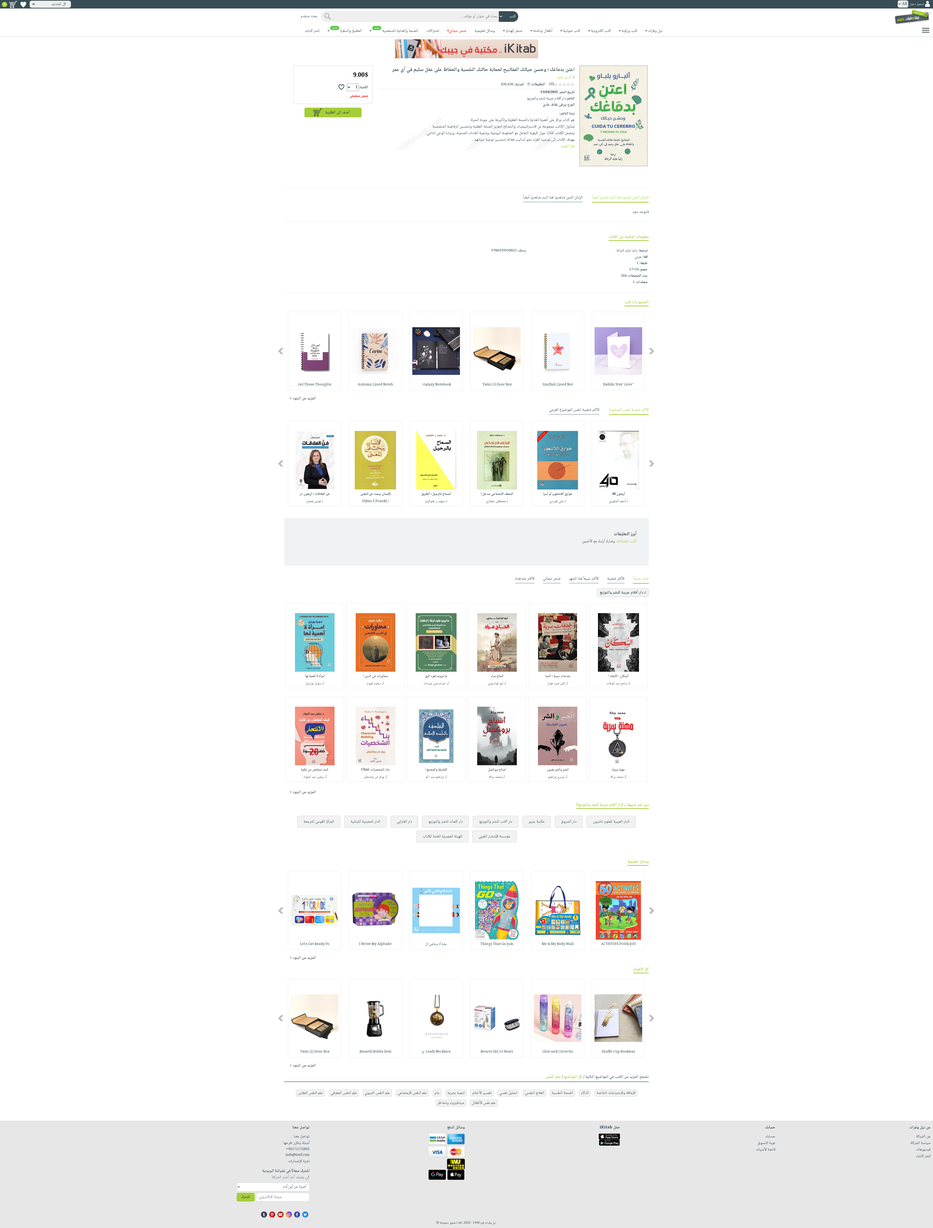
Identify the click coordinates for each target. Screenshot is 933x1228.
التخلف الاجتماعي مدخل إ (497, 494)
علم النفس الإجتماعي (412, 1093)
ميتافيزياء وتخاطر (451, 1103)
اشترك (245, 1197)
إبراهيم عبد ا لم (435, 777)
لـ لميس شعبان (314, 501)
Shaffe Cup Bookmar (618, 1052)
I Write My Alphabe (375, 944)
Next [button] (281, 351)
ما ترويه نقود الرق (436, 676)
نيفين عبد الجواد (313, 777)
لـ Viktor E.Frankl (375, 501)
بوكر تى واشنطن (374, 777)
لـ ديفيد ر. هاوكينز (436, 501)
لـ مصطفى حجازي (497, 501)
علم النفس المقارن (310, 1093)
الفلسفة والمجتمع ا (436, 770)
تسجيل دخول (916, 4)
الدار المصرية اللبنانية (365, 821)
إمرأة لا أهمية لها (315, 676)
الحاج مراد (497, 676)
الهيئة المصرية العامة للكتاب (442, 836)
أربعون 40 (618, 494)
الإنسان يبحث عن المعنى (375, 494)
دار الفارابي (404, 821)
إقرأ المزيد (568, 146)
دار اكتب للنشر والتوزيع (495, 821)
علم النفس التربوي (377, 1093)
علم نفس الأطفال (484, 1103)
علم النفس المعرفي (344, 1093)
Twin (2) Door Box (314, 1052)
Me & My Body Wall (558, 944)
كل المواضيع (573, 1077)
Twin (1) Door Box (497, 385)
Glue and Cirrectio (557, 1052)
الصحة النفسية (562, 1093)
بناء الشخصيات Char (375, 770)
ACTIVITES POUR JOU (618, 944)
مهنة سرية (618, 770)
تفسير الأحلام (482, 1093)
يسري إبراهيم (556, 777)
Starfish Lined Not (558, 385)
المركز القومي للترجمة (318, 821)
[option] (618, 351)
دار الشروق (568, 821)
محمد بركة (616, 777)
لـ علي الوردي (558, 501)
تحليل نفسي (508, 1093)
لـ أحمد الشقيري (618, 501)
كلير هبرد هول (556, 684)
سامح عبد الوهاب (616, 684)
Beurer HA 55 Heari (497, 1052)
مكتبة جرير (536, 821)
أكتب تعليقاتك (626, 541)
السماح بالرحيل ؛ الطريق (436, 494)
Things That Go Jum (496, 944)
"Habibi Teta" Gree (618, 385)
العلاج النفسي (534, 1093)
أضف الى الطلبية (337, 112)
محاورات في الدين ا (375, 676)
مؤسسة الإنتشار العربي (494, 836)
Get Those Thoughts (314, 385)
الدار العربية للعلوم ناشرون (611, 821)
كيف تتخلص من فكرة (314, 770)
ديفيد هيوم (374, 684)
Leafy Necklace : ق (436, 1052)
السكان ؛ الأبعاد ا (618, 676)
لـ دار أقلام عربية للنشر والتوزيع (623, 592)
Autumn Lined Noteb (375, 385)
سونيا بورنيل (313, 684)
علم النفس (553, 1077)
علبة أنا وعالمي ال (436, 944)
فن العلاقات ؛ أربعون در (314, 494)
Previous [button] (652, 351)
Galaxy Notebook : (436, 385)
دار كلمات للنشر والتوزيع (445, 821)
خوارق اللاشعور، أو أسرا (557, 494)
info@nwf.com (297, 1155)
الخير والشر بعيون (558, 770)
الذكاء (585, 1093)
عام (437, 1093)
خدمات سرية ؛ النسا (557, 676)
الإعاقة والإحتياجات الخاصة (615, 1093)
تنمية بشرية (456, 1093)
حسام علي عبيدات (434, 684)
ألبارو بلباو (564, 77)
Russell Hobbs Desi (375, 1052)
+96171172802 (298, 1149)
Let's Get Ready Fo (314, 944)
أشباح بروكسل (497, 770)
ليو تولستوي (495, 684)
